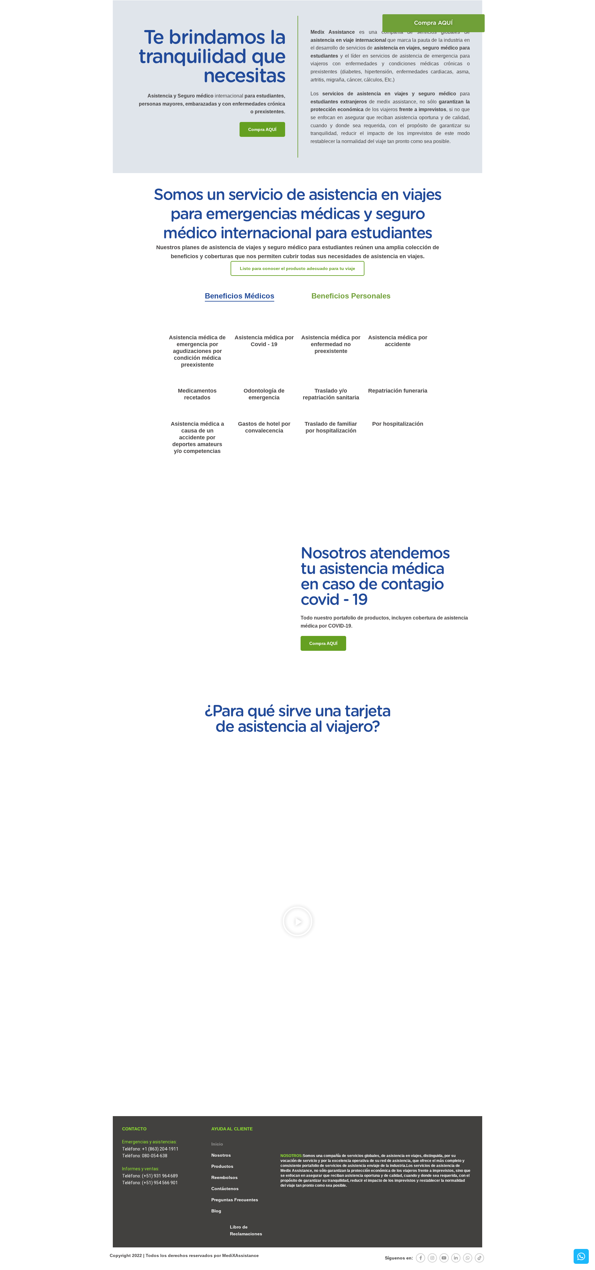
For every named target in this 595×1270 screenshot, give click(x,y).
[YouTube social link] (444, 1258)
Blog (216, 1210)
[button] (433, 23)
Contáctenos (225, 1188)
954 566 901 (166, 1182)
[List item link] (242, 1230)
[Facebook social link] (420, 1258)
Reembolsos (224, 1177)
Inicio (217, 1144)
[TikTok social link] (479, 1258)
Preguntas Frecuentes (234, 1199)
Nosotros (221, 1155)
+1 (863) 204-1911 (160, 1148)
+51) (148, 1175)
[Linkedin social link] (456, 1258)
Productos (222, 1166)
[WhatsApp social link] (467, 1258)
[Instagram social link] (432, 1258)
